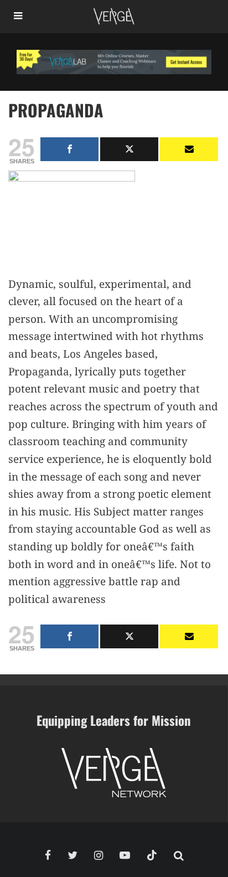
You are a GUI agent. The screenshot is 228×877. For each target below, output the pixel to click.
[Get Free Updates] (189, 149)
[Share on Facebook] (69, 149)
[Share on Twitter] (129, 149)
